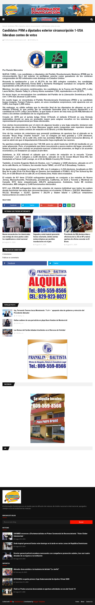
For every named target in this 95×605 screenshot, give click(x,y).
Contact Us (89, 602)
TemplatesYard (18, 602)
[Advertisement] (17, 468)
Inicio (4, 26)
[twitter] (70, 263)
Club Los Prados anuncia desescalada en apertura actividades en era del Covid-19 (44, 589)
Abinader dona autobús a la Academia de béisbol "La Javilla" (36, 569)
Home (77, 602)
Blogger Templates (39, 602)
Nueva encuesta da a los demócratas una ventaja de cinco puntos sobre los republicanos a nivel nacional (16, 236)
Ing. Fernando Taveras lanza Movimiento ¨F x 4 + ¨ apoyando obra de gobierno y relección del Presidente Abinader (49, 311)
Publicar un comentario (10, 258)
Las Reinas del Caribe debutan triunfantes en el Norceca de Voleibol (39, 330)
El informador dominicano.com (15, 40)
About (82, 602)
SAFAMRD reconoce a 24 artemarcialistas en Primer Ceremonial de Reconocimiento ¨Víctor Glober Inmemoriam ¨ (50, 535)
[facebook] (24, 263)
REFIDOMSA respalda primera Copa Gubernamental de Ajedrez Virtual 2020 (41, 579)
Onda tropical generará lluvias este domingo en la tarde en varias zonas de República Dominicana (50, 543)
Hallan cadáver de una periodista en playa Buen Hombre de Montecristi (40, 320)
